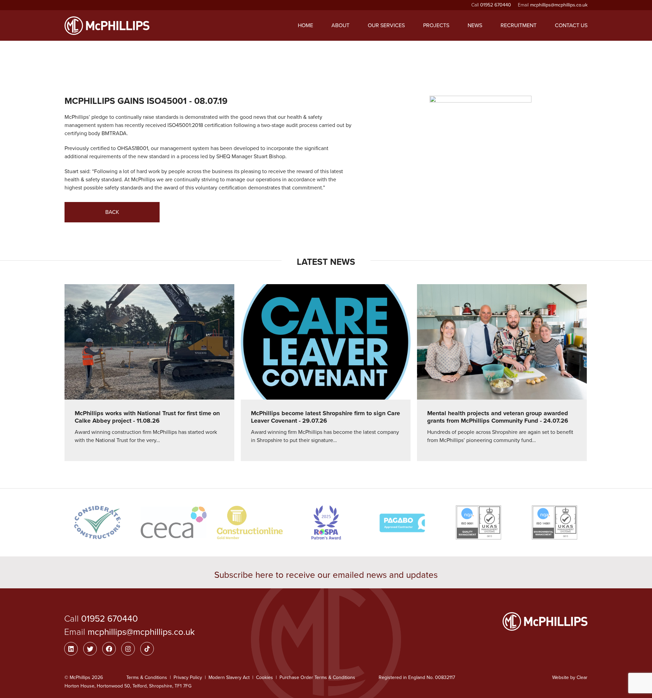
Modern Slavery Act (229, 677)
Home (305, 25)
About (340, 25)
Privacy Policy (188, 677)
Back (112, 212)
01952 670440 (495, 5)
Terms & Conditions (146, 677)
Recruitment (519, 25)
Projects (436, 25)
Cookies (264, 677)
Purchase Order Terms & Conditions (317, 677)
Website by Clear (569, 677)
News (475, 25)
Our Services (386, 25)
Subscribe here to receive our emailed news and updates (326, 575)
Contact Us (571, 25)
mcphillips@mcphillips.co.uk (558, 5)
